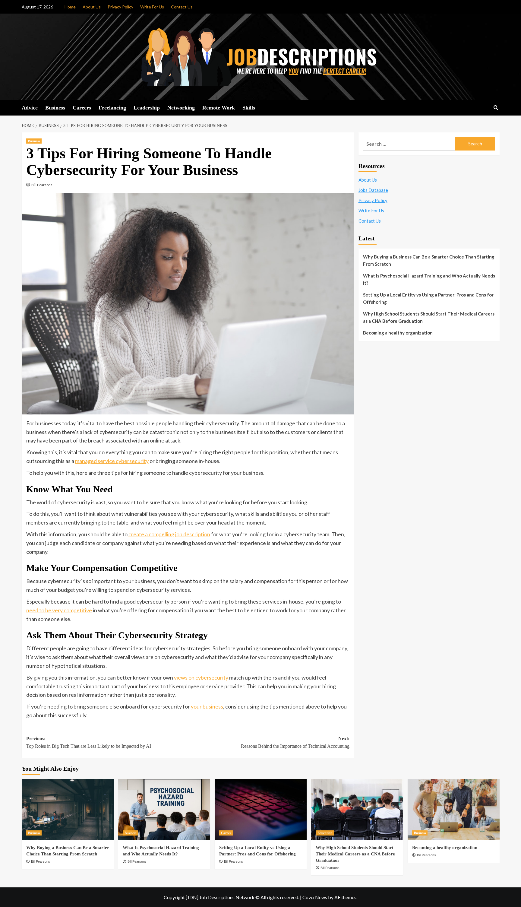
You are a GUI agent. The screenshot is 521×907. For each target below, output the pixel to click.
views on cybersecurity (201, 677)
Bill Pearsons (41, 184)
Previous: (88, 742)
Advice (30, 108)
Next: (295, 742)
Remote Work (218, 108)
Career (226, 833)
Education (324, 833)
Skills (248, 108)
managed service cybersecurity (112, 461)
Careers (82, 108)
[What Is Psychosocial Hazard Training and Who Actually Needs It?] (164, 809)
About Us (92, 6)
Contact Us (182, 6)
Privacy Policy (120, 6)
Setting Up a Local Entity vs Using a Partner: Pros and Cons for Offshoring (428, 298)
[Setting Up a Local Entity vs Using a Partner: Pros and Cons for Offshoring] (261, 809)
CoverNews (314, 897)
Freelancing (112, 108)
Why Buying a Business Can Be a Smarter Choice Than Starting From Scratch (428, 260)
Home (70, 6)
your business (207, 706)
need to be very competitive (59, 610)
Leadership (147, 108)
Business (55, 108)
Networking (181, 108)
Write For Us (152, 6)
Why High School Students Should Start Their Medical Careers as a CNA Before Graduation (428, 317)
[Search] (496, 108)
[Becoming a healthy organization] (454, 809)
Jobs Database (373, 190)
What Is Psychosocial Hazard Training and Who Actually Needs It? (429, 279)
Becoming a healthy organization (398, 332)
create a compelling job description (169, 534)
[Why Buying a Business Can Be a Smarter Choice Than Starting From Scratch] (68, 809)
